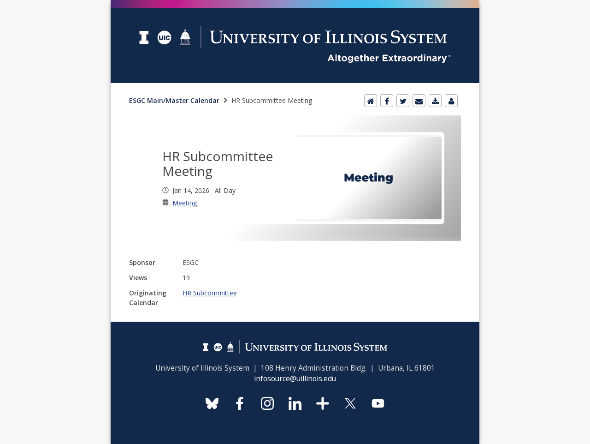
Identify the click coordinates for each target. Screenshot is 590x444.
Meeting (184, 202)
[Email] (419, 100)
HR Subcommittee (210, 292)
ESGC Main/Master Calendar (174, 100)
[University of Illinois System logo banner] (295, 5)
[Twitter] (402, 100)
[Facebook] (386, 100)
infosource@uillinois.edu (295, 379)
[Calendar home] (370, 100)
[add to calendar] (435, 100)
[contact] (451, 100)
